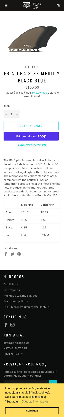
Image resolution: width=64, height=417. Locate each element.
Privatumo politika (16, 301)
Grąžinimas (11, 284)
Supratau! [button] (32, 410)
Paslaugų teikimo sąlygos (20, 295)
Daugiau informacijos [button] (35, 401)
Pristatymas (39, 92)
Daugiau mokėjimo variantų (31, 145)
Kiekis (7, 106)
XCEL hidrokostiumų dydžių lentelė (26, 307)
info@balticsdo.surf (16, 342)
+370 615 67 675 (15, 348)
